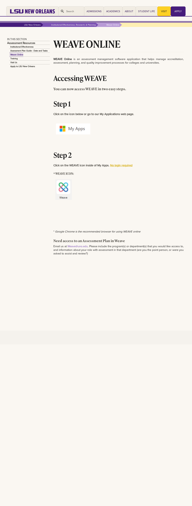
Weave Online (16, 54)
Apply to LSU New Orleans (22, 66)
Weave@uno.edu (78, 246)
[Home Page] (32, 11)
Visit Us (13, 62)
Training (14, 58)
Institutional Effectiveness (21, 46)
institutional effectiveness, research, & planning (73, 24)
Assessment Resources (21, 43)
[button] (94, 11)
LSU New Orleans (32, 24)
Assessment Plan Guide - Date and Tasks (29, 50)
